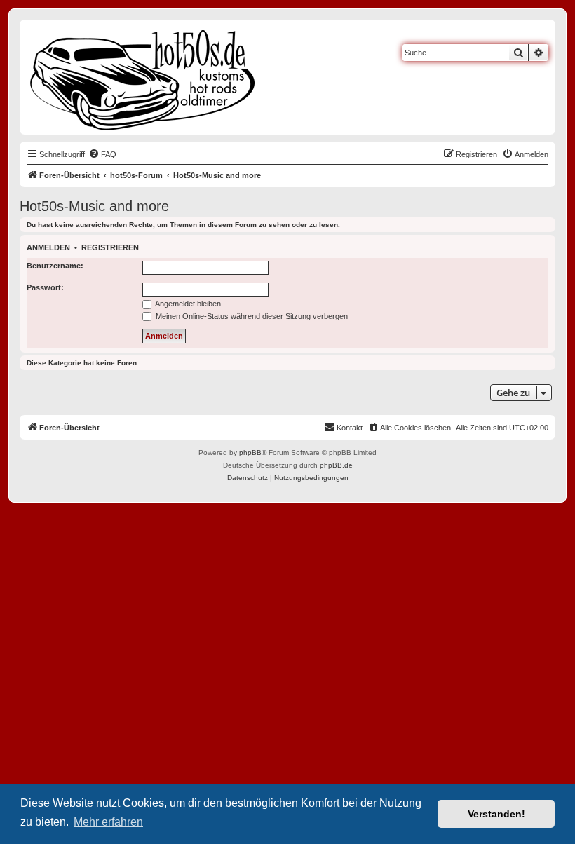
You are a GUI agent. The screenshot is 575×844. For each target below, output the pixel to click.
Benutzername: (55, 265)
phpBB (250, 452)
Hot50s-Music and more (94, 206)
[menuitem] (102, 154)
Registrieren (110, 247)
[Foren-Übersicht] (143, 77)
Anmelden (48, 247)
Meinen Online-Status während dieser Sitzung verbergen (251, 316)
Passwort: (45, 287)
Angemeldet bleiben (187, 303)
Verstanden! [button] (496, 813)
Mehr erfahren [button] (108, 822)
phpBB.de (336, 465)
